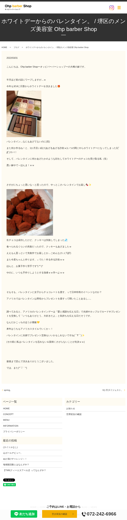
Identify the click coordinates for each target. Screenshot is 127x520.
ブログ (16, 47)
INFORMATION (10, 426)
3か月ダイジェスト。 (112, 390)
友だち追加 (27, 514)
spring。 (8, 390)
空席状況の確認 (73, 414)
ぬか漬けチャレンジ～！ (15, 459)
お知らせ (70, 408)
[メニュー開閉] (119, 7)
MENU (6, 420)
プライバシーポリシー (14, 431)
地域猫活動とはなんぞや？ (16, 464)
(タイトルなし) (10, 447)
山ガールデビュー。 (13, 453)
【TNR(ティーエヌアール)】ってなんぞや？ (24, 470)
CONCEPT (8, 414)
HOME (4, 47)
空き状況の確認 (59, 514)
